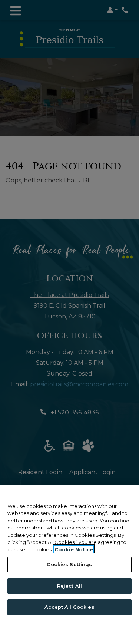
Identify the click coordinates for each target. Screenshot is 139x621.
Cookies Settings (69, 564)
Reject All (69, 586)
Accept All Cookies (69, 607)
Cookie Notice (73, 549)
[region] (69, 553)
